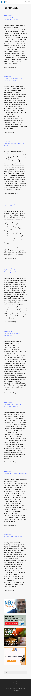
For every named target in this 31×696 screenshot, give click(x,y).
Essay (10, 15)
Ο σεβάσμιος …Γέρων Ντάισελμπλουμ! (15, 473)
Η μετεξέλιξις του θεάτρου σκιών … (14, 205)
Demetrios (6, 15)
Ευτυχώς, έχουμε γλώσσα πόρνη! (13, 536)
